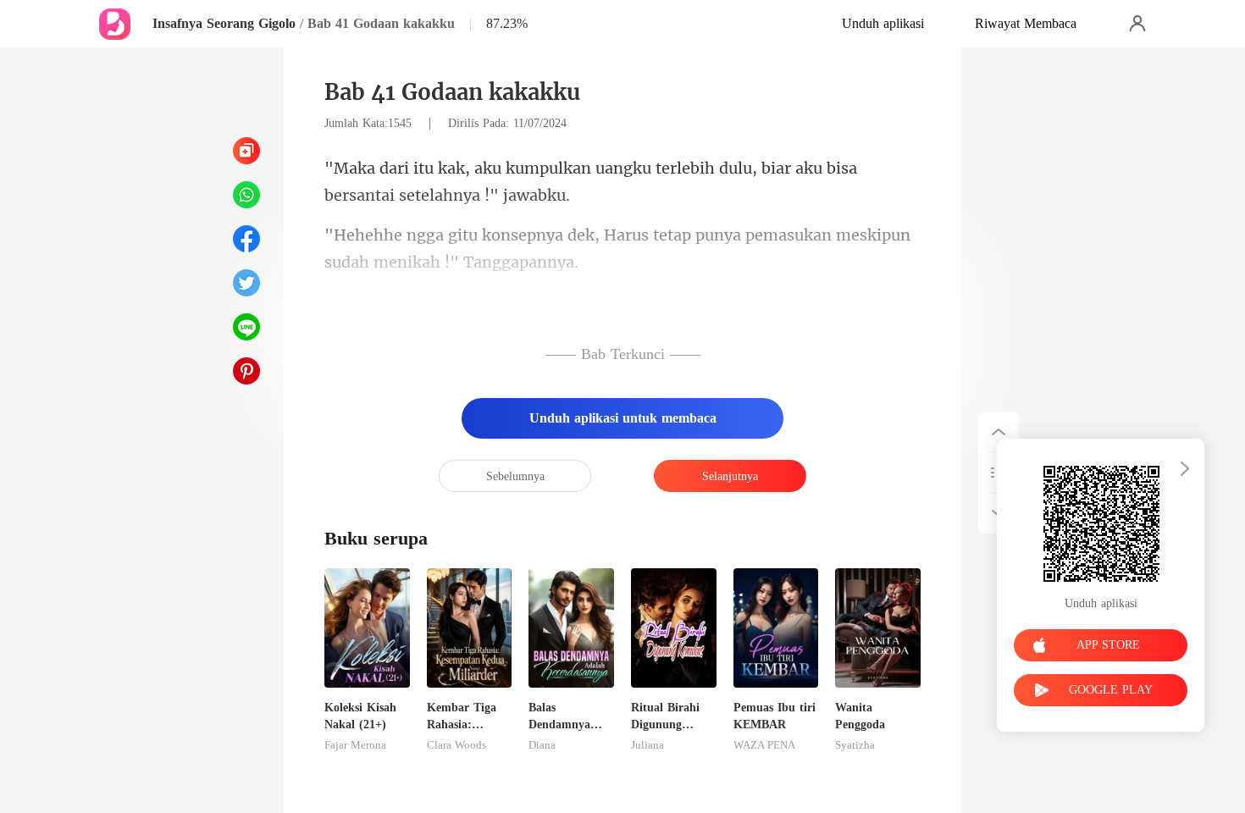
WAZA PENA (764, 745)
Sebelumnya (515, 476)
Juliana (647, 745)
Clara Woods (456, 745)
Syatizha (855, 745)
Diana (542, 745)
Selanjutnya (730, 476)
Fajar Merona (355, 745)
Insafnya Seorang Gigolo (224, 23)
